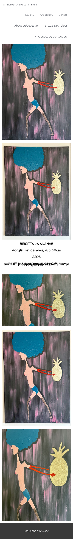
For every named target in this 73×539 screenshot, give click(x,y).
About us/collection (26, 25)
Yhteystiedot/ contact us (51, 36)
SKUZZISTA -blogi (56, 25)
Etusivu (30, 14)
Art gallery (46, 14)
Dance (63, 14)
